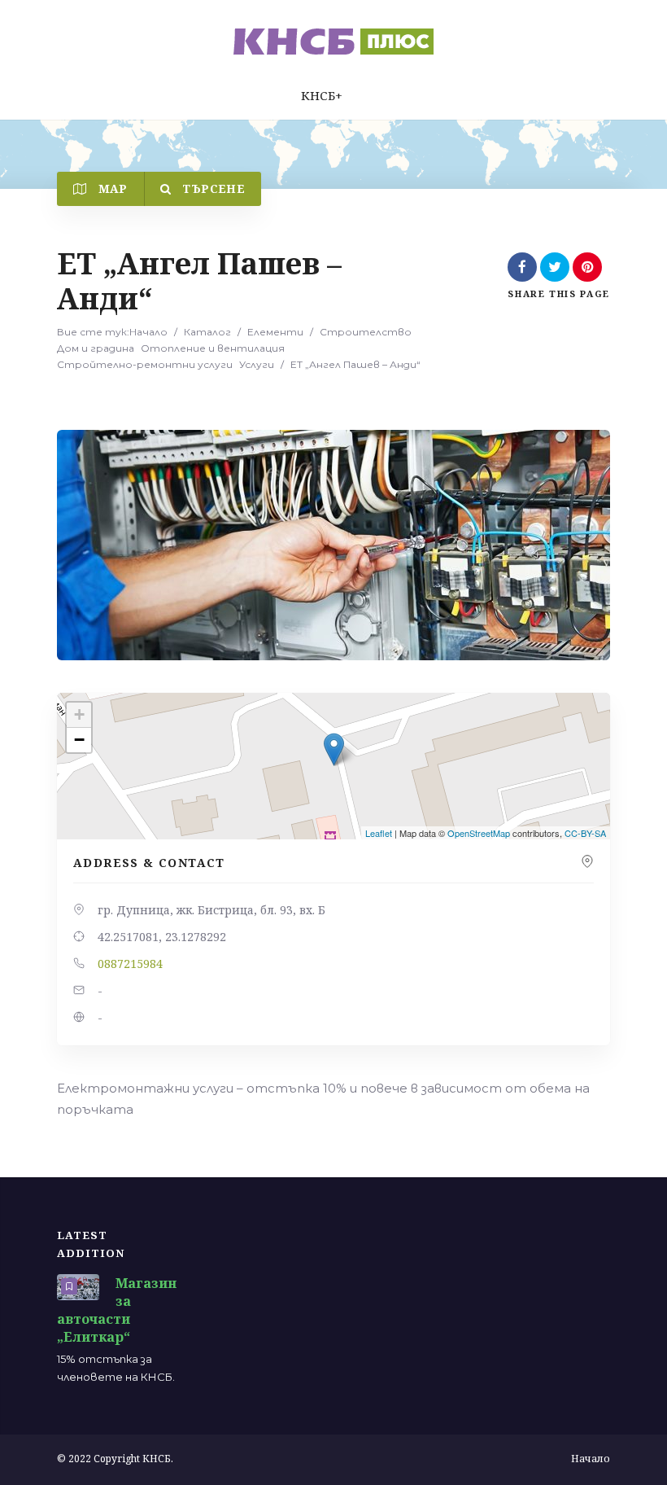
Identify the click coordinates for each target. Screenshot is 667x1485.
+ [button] (79, 714)
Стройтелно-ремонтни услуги (145, 364)
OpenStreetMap (478, 832)
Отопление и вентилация (213, 348)
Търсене (212, 188)
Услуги (256, 364)
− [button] (79, 739)
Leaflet (378, 832)
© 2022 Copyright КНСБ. (115, 1458)
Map (110, 188)
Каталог (207, 332)
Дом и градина (95, 348)
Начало (148, 332)
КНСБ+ (321, 95)
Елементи (275, 332)
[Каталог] (333, 41)
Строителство (366, 332)
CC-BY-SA (585, 832)
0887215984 (130, 963)
